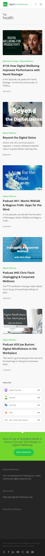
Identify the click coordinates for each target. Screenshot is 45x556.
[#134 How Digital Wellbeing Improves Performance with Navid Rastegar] (22, 42)
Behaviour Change (10, 61)
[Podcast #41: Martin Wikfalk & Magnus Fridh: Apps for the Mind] (22, 177)
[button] (41, 4)
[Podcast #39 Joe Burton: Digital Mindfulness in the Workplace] (22, 321)
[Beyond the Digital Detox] (22, 114)
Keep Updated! (23, 452)
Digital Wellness (26, 61)
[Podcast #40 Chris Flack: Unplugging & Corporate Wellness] (22, 249)
